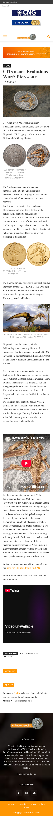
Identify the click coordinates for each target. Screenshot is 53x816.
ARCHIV (9, 685)
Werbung (42, 804)
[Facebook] (18, 793)
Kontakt (26, 807)
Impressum (12, 804)
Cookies (33, 804)
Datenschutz (23, 804)
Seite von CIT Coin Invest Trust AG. (23, 567)
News (7, 66)
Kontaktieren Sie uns (26, 773)
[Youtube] (34, 793)
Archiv (17, 692)
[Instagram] (26, 793)
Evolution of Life (32, 653)
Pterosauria (8, 657)
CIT (21, 653)
